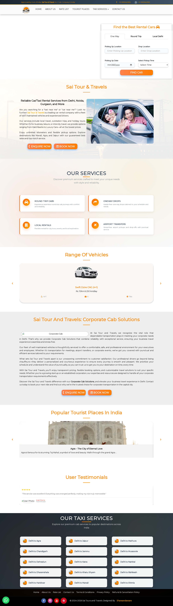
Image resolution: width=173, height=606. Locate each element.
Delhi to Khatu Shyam (84, 572)
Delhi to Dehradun (37, 562)
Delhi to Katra (80, 562)
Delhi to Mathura (128, 541)
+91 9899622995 (124, 2)
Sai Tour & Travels (35, 113)
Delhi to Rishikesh (128, 572)
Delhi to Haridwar (37, 583)
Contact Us (118, 9)
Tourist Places (80, 9)
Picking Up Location (113, 47)
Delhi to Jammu (82, 551)
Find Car (136, 72)
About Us (50, 9)
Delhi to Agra (35, 541)
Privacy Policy (103, 592)
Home (38, 9)
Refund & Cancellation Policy (126, 592)
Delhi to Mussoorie (129, 551)
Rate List (64, 9)
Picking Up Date (111, 61)
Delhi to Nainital (127, 562)
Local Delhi (158, 36)
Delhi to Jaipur (81, 541)
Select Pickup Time (146, 61)
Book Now (67, 146)
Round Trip (136, 36)
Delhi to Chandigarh (38, 551)
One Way (114, 36)
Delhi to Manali (81, 583)
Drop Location (144, 47)
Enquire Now (40, 146)
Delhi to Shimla (127, 583)
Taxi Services (100, 9)
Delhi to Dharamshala (39, 572)
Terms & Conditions (85, 592)
